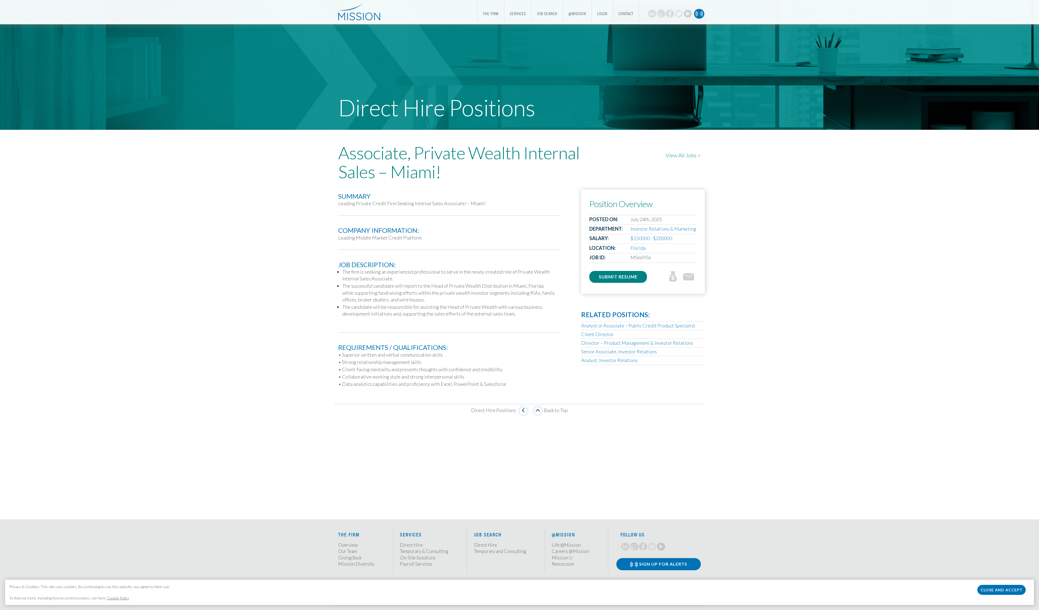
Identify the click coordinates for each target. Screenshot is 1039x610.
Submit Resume (618, 276)
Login (602, 13)
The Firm (491, 13)
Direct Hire (411, 545)
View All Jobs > (683, 155)
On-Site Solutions (418, 558)
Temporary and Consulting (500, 551)
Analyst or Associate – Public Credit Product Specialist (638, 326)
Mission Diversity (356, 564)
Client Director (597, 334)
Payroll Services (416, 564)
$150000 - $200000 (651, 238)
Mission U (562, 558)
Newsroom (563, 564)
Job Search (547, 13)
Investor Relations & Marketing (663, 229)
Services (518, 13)
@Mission (577, 13)
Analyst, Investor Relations (609, 360)
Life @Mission (566, 545)
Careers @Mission (570, 551)
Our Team (347, 551)
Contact (626, 13)
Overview (348, 545)
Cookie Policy (118, 598)
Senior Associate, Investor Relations (619, 351)
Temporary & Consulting (424, 551)
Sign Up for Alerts (662, 563)
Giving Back (350, 558)
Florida (638, 248)
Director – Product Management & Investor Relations (637, 343)
